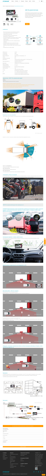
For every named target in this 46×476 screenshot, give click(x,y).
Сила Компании (5, 455)
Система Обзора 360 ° (13, 456)
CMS (10, 462)
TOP (44, 245)
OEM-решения (12, 467)
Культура (4, 456)
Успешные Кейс (22, 455)
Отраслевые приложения (24, 454)
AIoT (10, 455)
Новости (22, 459)
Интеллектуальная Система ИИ (14, 454)
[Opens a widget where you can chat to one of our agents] (43, 475)
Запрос (27, 24)
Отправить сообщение (23, 446)
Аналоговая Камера (12, 460)
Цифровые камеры (12, 461)
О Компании (4, 454)
